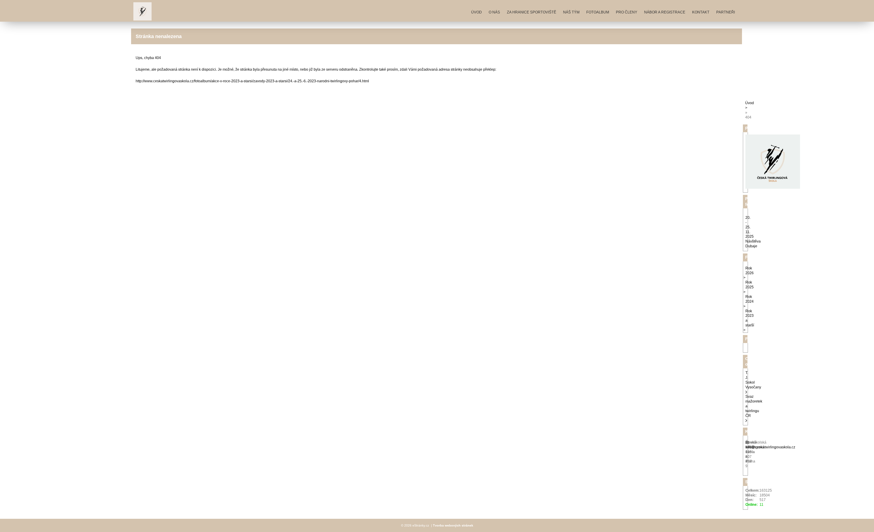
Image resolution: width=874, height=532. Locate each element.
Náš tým (571, 12)
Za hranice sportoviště (531, 12)
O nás (494, 12)
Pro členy (626, 12)
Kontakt (700, 12)
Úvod (476, 12)
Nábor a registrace (664, 12)
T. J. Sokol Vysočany (753, 380)
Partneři (725, 12)
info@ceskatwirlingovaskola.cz (770, 447)
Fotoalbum (597, 12)
